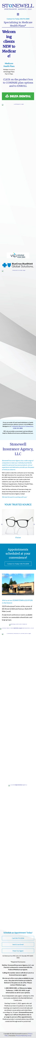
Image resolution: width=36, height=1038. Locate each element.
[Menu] (17, 14)
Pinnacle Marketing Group (23, 1035)
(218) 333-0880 (17, 428)
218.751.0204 (24, 19)
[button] (2, 524)
